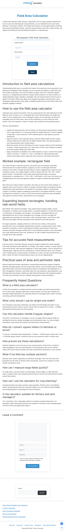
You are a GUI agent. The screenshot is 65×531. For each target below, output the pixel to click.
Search (20, 488)
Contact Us (19, 525)
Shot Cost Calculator (10, 514)
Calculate (32, 64)
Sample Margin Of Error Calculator (14, 517)
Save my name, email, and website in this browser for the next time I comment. (31, 459)
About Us (12, 525)
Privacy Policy (29, 525)
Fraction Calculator (9, 508)
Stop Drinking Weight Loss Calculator (15, 505)
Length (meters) (18, 42)
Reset (32, 72)
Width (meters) (18, 52)
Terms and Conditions (49, 525)
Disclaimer (38, 525)
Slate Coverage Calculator (11, 511)
